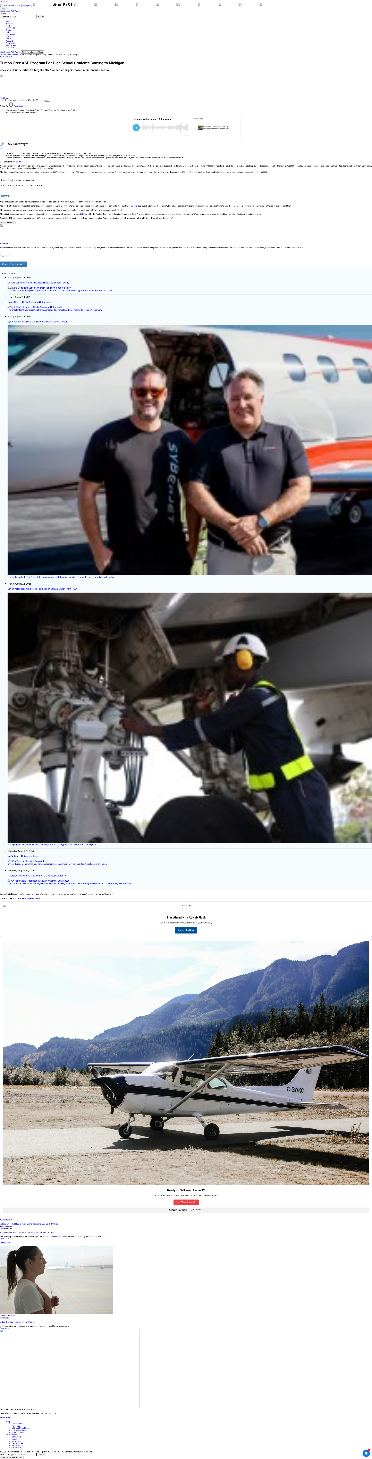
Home (2, 55)
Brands (4, 1)
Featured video (6, 1243)
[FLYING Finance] (228, 6)
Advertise (15, 1439)
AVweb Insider (6, 1220)
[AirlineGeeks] (43, 6)
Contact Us (16, 1437)
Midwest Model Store (21, 1428)
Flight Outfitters (18, 1432)
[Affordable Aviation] (146, 6)
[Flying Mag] (27, 6)
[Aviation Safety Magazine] (208, 6)
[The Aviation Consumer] (166, 6)
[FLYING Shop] (270, 6)
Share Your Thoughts (13, 264)
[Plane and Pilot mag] (125, 6)
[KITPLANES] (104, 6)
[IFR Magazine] (187, 6)
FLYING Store (17, 1424)
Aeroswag (16, 1426)
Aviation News (12, 55)
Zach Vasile (18, 106)
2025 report (85, 214)
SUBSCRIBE (5, 1417)
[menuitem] (189, 21)
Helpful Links (11, 1435)
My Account (17, 1441)
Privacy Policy (17, 1445)
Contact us (17, 162)
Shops (8, 1421)
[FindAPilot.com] (249, 6)
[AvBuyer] (84, 6)
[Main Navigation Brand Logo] (10, 11)
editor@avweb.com (31, 898)
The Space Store (19, 1430)
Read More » (5, 1239)
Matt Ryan (4, 98)
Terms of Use (17, 1443)
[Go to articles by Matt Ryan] (186, 86)
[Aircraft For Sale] (63, 6)
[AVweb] (10, 6)
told (135, 206)
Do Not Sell (16, 1448)
